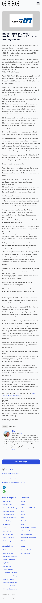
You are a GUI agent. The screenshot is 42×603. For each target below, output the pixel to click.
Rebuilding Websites (9, 511)
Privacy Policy (25, 553)
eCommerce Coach (27, 531)
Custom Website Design (10, 508)
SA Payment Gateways (10, 572)
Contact (23, 514)
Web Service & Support (28, 527)
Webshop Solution (8, 553)
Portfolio (23, 521)
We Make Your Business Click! (10, 473)
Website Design (7, 501)
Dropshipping (7, 524)
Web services (7, 531)
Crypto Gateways (8, 569)
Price (22, 517)
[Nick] (7, 436)
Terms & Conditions (27, 550)
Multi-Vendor (6, 550)
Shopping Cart (7, 566)
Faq (22, 524)
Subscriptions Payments (10, 582)
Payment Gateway (27, 534)
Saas (4, 527)
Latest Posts (12, 426)
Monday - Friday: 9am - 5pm (9, 478)
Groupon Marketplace (9, 517)
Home (23, 501)
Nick (14, 431)
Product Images (7, 541)
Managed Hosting (8, 579)
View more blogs (21, 461)
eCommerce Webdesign (28, 508)
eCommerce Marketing (10, 556)
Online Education (8, 534)
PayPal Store (7, 563)
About (5, 426)
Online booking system (10, 589)
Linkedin (15, 450)
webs (20, 433)
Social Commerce (8, 537)
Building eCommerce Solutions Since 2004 (13, 482)
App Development (8, 514)
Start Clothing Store (9, 521)
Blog (22, 511)
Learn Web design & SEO (29, 537)
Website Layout (7, 504)
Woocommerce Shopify (10, 576)
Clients (23, 541)
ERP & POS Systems (9, 585)
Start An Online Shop (9, 559)
